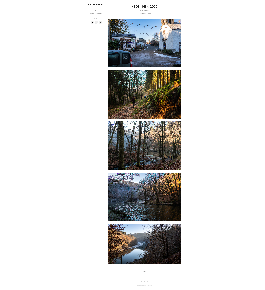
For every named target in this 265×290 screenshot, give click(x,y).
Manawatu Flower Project (96, 13)
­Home (96, 11)
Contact (96, 18)
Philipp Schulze (96, 4)
